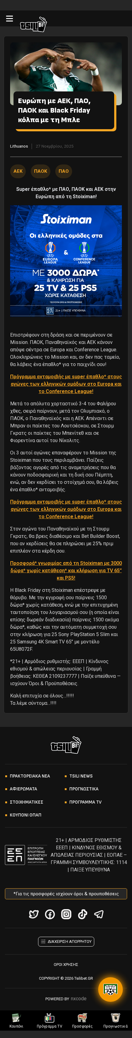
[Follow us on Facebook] (50, 914)
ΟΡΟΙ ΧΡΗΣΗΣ (66, 964)
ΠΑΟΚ (40, 171)
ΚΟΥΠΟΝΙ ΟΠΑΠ (25, 815)
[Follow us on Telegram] (98, 914)
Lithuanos (19, 146)
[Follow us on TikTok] (82, 914)
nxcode (79, 998)
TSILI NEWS (81, 776)
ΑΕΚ (18, 171)
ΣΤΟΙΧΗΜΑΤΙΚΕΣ (26, 802)
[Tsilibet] (33, 25)
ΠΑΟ (64, 171)
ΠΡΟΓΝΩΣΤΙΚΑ (84, 789)
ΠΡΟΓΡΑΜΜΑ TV (85, 802)
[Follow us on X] (33, 914)
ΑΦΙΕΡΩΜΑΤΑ (23, 789)
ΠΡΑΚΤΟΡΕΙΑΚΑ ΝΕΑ (30, 776)
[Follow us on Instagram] (66, 914)
